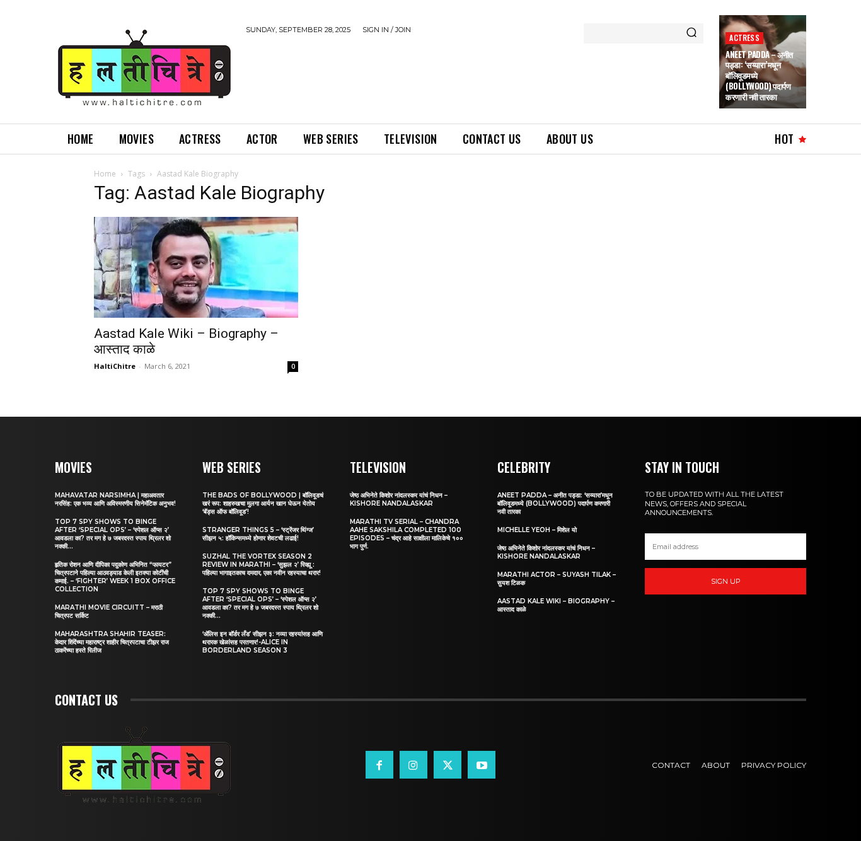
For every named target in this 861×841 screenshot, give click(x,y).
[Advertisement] (475, 77)
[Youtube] (481, 765)
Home (105, 173)
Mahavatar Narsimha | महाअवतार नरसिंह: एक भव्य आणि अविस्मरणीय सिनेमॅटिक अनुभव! (115, 499)
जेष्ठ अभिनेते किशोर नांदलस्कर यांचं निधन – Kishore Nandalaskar (399, 499)
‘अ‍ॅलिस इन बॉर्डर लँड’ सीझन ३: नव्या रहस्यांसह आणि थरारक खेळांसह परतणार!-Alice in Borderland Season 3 (262, 642)
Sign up (726, 581)
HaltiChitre (115, 366)
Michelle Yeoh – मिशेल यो (537, 530)
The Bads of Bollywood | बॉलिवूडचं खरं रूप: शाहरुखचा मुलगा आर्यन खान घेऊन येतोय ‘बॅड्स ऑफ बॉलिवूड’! (262, 503)
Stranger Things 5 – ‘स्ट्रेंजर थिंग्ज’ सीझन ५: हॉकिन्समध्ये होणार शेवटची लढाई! (258, 534)
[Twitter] (447, 765)
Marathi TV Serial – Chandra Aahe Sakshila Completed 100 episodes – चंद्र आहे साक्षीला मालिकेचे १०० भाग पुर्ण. (406, 534)
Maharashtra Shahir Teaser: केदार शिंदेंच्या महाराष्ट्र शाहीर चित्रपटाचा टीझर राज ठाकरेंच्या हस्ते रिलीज (112, 642)
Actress (744, 37)
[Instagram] (413, 765)
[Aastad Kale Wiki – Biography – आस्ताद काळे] (196, 267)
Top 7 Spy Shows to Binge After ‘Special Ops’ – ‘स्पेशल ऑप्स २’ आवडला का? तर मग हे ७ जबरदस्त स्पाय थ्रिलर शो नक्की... (113, 534)
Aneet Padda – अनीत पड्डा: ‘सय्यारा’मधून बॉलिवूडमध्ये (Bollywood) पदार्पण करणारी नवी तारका (555, 503)
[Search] (691, 33)
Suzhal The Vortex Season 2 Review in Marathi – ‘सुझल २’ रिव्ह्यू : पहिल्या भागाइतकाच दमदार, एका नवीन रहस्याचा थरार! (261, 564)
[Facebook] (379, 765)
